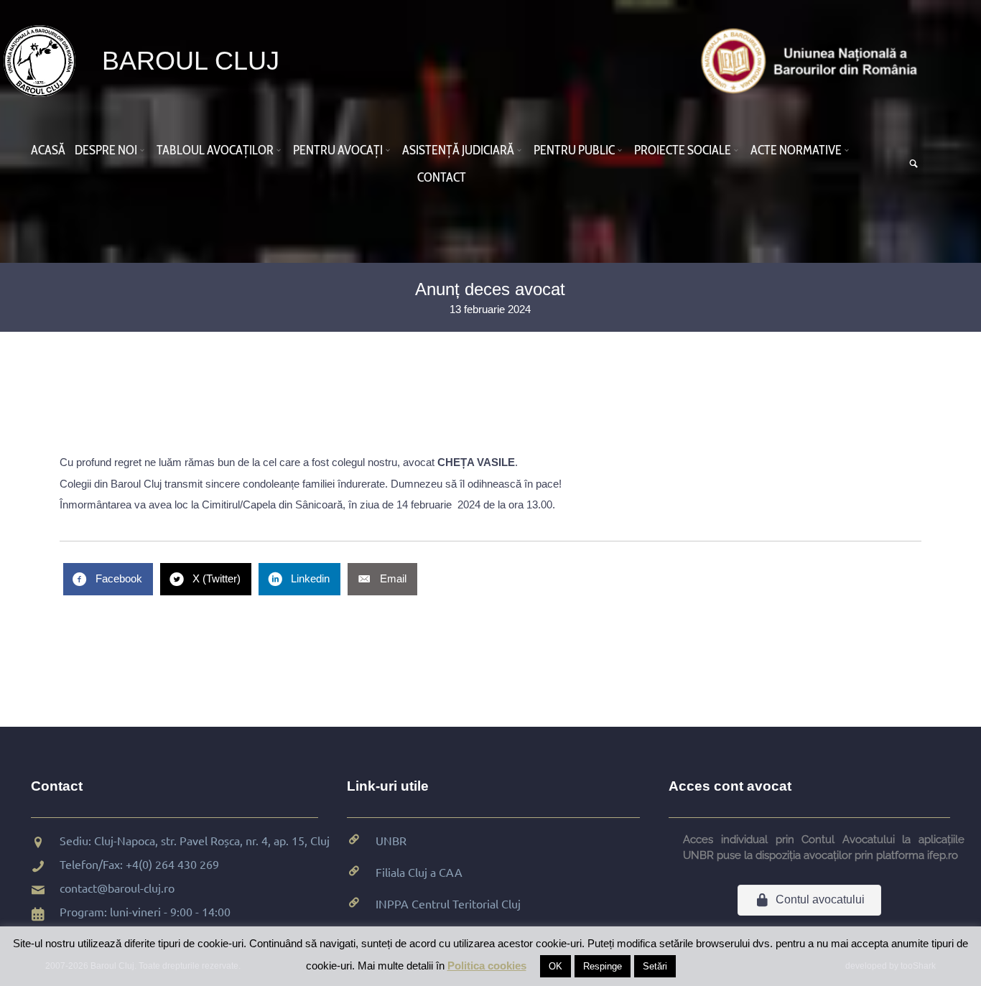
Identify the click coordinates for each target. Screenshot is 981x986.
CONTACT (441, 177)
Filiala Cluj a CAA (419, 872)
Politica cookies (486, 965)
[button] (144, 150)
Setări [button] (655, 966)
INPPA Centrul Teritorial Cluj (448, 903)
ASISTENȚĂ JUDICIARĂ (458, 150)
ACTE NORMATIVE (796, 150)
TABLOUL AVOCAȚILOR (215, 150)
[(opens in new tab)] (813, 60)
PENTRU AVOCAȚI (338, 150)
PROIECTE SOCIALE (682, 150)
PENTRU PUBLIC (574, 150)
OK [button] (555, 966)
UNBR (391, 840)
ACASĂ (48, 150)
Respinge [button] (602, 966)
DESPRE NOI (106, 150)
